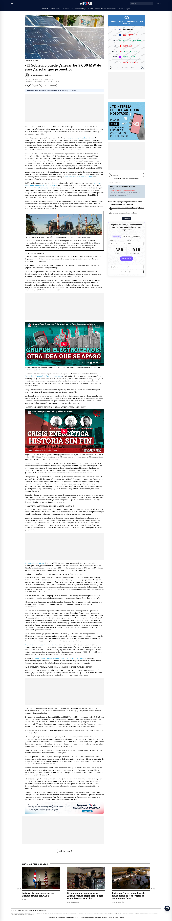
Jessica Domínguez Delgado (41, 75)
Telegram (73, 90)
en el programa (80, 138)
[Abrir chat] (167, 908)
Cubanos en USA (67, 9)
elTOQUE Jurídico (94, 9)
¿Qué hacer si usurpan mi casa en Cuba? (123, 213)
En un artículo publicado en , (42, 645)
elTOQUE (25, 899)
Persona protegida (118, 902)
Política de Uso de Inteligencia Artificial (94, 918)
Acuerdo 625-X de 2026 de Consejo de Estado (122, 190)
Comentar (50, 86)
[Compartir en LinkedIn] (36, 85)
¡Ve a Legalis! (126, 218)
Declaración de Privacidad (56, 918)
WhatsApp (65, 90)
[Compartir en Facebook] (29, 85)
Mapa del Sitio (113, 918)
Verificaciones (111, 9)
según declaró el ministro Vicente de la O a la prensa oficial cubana (59, 658)
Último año (126, 236)
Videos (103, 9)
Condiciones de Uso (72, 918)
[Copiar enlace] (40, 85)
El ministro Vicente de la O (34, 563)
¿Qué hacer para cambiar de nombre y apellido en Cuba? (126, 209)
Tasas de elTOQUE (80, 9)
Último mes (136, 236)
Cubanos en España (124, 9)
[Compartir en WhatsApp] (26, 85)
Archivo (121, 918)
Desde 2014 (116, 236)
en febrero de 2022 (78, 177)
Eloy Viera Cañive (73, 902)
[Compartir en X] (33, 85)
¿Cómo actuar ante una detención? (121, 204)
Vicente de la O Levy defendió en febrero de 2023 (43, 376)
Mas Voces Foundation (38, 910)
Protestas (46, 9)
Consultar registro (126, 272)
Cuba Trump (56, 9)
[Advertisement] (64, 108)
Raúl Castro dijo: (42, 188)
